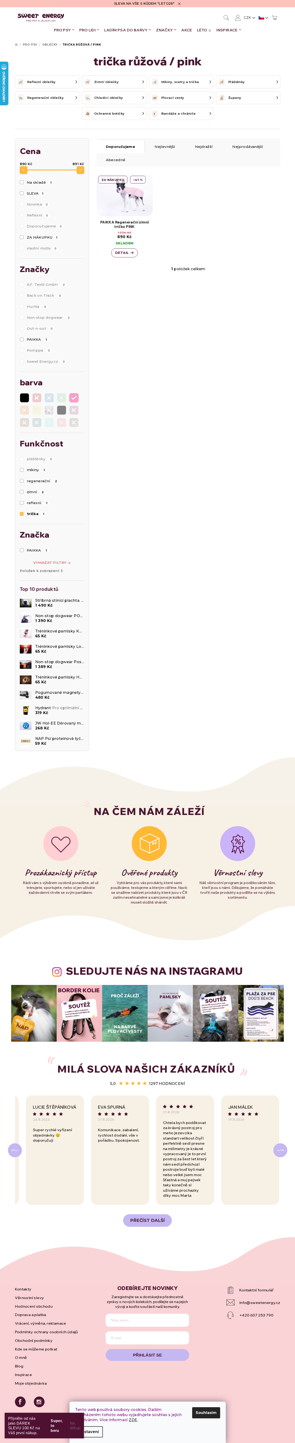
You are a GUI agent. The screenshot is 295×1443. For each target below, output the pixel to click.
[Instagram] (39, 1401)
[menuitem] (64, 30)
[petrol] (37, 422)
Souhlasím (206, 1412)
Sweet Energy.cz (46, 361)
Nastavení (89, 1432)
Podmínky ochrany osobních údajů (46, 1332)
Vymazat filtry (49, 562)
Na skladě (39, 182)
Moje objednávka (31, 1383)
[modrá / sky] (49, 397)
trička (36, 514)
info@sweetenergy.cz (259, 1302)
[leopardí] (74, 422)
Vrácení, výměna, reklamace (40, 1323)
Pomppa (38, 350)
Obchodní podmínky (34, 1340)
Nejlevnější (165, 146)
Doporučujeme (44, 226)
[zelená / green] (61, 397)
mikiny (36, 470)
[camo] (49, 410)
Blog (19, 1366)
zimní (35, 492)
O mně (21, 1357)
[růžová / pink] (74, 397)
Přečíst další (147, 1220)
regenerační (42, 481)
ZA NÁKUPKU (42, 237)
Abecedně (115, 160)
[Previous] (15, 1150)
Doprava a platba (30, 1314)
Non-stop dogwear (48, 317)
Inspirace (23, 1374)
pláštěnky (39, 459)
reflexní (37, 503)
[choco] (24, 422)
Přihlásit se (147, 1355)
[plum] (74, 410)
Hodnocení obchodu (34, 1306)
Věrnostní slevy (29, 1297)
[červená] (37, 397)
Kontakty (23, 1289)
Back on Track (44, 295)
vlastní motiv (42, 248)
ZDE (133, 1420)
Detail (122, 253)
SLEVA (35, 193)
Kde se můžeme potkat (36, 1349)
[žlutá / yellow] (37, 410)
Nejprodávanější (247, 146)
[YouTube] (253, 1290)
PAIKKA (37, 339)
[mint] (49, 422)
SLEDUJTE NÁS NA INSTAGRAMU (154, 970)
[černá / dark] (24, 397)
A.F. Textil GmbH (46, 284)
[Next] (280, 1150)
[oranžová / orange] (24, 410)
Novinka (37, 204)
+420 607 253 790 (256, 1315)
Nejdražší (204, 146)
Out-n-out (40, 328)
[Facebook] (20, 1401)
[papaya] (61, 422)
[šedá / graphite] (61, 410)
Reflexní (37, 215)
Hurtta (36, 306)
